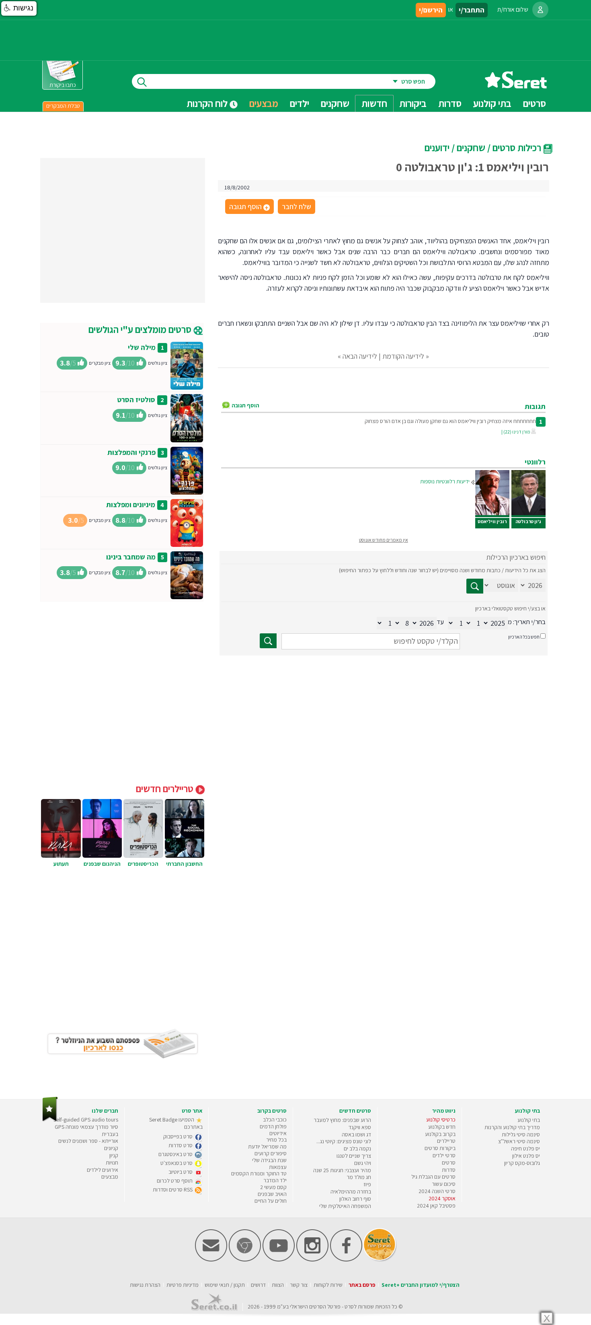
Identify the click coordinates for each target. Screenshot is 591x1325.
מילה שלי (142, 347)
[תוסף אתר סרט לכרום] (245, 1260)
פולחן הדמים (273, 1126)
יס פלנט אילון (526, 1155)
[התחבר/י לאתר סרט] (540, 10)
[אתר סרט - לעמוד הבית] (50, 1120)
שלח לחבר (296, 206)
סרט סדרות (181, 1145)
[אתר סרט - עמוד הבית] (516, 85)
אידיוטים (278, 1133)
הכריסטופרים (143, 863)
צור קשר (299, 1284)
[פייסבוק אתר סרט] (346, 1260)
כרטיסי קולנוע (441, 1119)
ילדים (299, 103)
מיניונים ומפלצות (130, 504)
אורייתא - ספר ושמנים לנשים (88, 1140)
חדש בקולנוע (442, 1126)
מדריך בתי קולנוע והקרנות (512, 1127)
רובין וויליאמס (492, 521)
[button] (19, 8)
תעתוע (61, 863)
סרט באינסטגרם (176, 1154)
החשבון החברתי (184, 863)
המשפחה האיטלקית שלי (345, 1206)
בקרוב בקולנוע (440, 1134)
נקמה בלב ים (357, 1148)
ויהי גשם (362, 1163)
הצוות (278, 1284)
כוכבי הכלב (275, 1119)
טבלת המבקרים (63, 105)
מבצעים (263, 103)
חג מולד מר (359, 1177)
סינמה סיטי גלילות (521, 1134)
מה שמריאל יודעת (267, 1146)
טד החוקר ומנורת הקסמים (259, 1173)
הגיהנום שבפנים (102, 863)
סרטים (449, 1162)
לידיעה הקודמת (403, 356)
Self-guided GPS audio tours (85, 1119)
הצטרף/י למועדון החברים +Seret (421, 1284)
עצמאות (278, 1167)
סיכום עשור (444, 1183)
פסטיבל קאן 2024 (436, 1205)
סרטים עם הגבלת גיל (433, 1176)
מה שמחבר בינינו (131, 556)
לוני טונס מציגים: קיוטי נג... (343, 1141)
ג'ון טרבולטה (528, 521)
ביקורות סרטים (440, 1148)
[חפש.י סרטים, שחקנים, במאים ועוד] (140, 81)
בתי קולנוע (528, 1120)
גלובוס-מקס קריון (522, 1163)
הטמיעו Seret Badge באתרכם (176, 1123)
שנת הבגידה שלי (269, 1160)
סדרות (449, 1169)
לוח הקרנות (208, 103)
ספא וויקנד (360, 1127)
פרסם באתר (362, 1284)
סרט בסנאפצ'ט (177, 1163)
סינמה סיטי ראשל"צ (519, 1141)
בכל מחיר (276, 1139)
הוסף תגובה (249, 207)
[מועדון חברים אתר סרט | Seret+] (211, 1260)
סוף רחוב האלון (355, 1198)
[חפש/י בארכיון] (268, 640)
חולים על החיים (270, 1200)
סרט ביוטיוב (181, 1171)
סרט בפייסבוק (178, 1136)
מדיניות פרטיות (182, 1284)
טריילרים (446, 1140)
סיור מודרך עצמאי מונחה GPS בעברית (86, 1130)
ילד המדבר (275, 1180)
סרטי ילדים (444, 1155)
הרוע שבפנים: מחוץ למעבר (342, 1120)
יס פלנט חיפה (525, 1148)
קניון (113, 1155)
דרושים (258, 1284)
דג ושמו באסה (356, 1134)
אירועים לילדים (102, 1169)
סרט (349, 1306)
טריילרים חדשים (165, 788)
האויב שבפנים (272, 1194)
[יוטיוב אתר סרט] (279, 1260)
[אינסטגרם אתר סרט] (312, 1260)
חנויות (112, 1162)
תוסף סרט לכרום (175, 1180)
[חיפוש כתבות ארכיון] (474, 586)
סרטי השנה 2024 (437, 1191)
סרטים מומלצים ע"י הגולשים (140, 329)
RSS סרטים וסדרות (173, 1189)
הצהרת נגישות (145, 1284)
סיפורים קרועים (270, 1153)
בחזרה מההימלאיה (350, 1191)
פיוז (367, 1184)
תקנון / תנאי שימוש (225, 1284)
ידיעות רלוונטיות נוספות (445, 481)
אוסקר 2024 (442, 1198)
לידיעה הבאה (360, 356)
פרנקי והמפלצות (131, 452)
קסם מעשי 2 (273, 1187)
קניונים (111, 1148)
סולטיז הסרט (136, 399)
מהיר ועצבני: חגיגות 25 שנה (342, 1170)
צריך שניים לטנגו (354, 1155)
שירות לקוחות (328, 1284)
